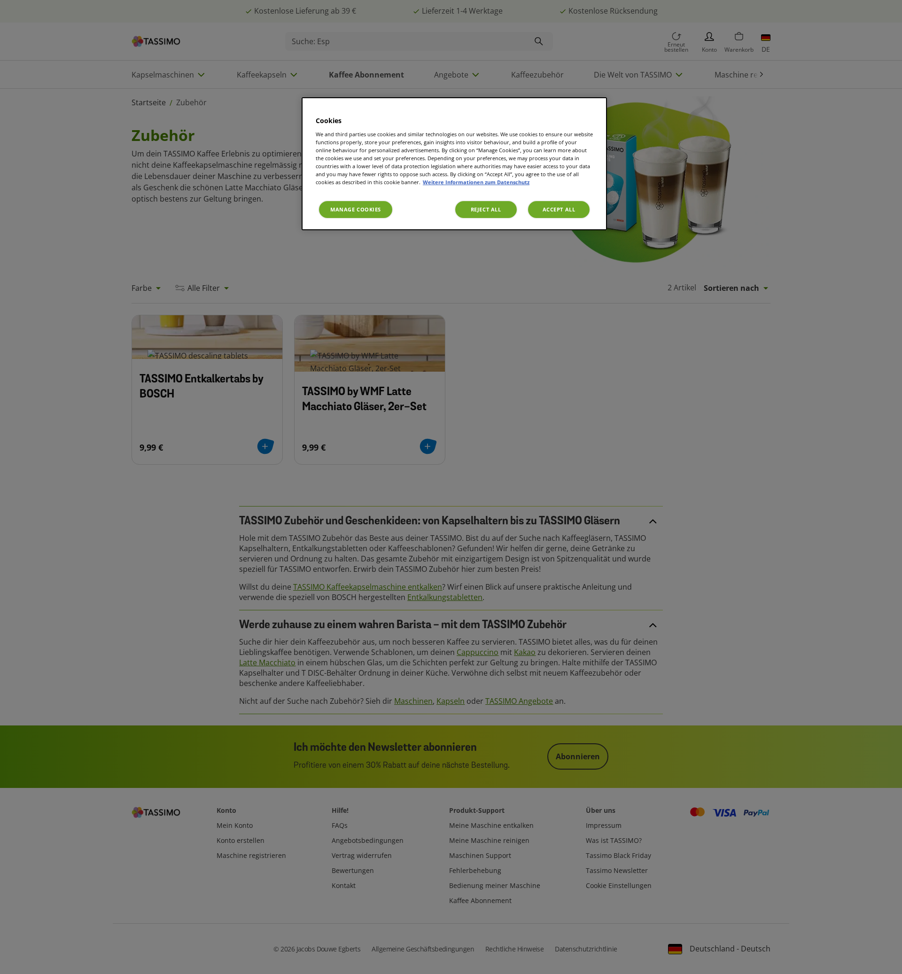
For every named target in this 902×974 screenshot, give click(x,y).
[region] (454, 163)
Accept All (559, 209)
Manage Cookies (355, 209)
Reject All (486, 209)
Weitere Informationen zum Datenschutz (476, 182)
